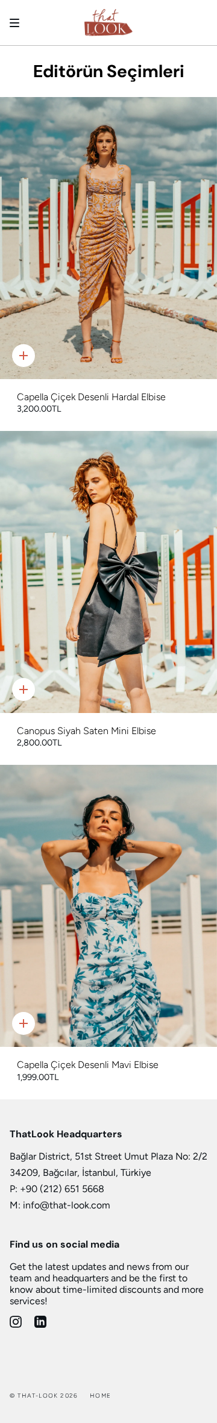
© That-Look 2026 (44, 1395)
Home (100, 1395)
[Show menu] (19, 23)
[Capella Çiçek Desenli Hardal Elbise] (108, 238)
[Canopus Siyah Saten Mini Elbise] (108, 572)
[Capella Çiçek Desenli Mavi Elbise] (108, 906)
